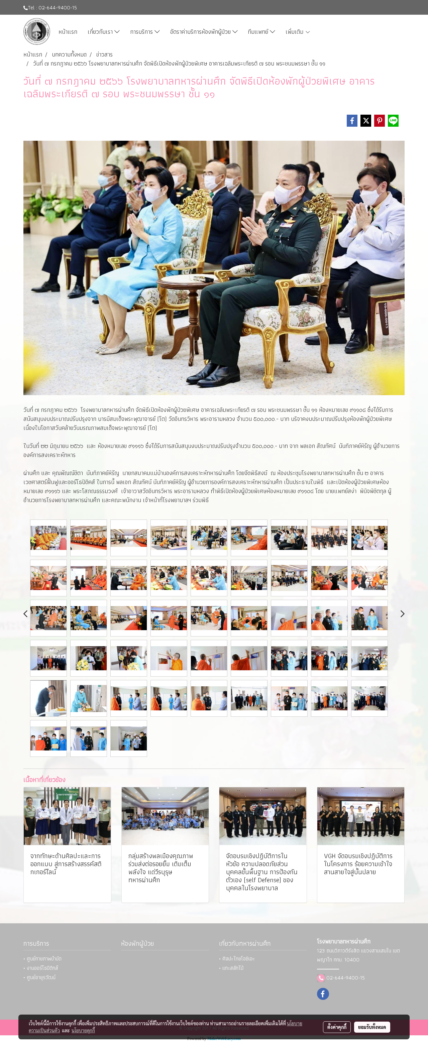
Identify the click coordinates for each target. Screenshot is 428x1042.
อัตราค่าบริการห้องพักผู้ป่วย (201, 31)
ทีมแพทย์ (259, 31)
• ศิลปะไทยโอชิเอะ (237, 958)
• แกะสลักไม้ (231, 968)
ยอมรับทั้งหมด (372, 1027)
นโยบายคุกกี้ (83, 1030)
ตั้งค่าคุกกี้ (336, 1027)
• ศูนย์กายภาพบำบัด (42, 958)
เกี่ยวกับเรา (101, 31)
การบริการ (142, 31)
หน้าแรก (68, 31)
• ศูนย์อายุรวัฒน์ (39, 977)
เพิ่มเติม (295, 31)
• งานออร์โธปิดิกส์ (40, 968)
